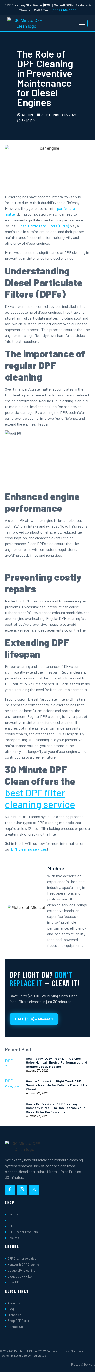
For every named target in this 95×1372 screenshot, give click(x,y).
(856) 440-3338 (64, 10)
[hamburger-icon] (82, 23)
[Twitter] (34, 1190)
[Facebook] (10, 1190)
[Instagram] (22, 1190)
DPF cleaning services (29, 849)
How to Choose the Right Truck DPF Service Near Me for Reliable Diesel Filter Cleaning (57, 1085)
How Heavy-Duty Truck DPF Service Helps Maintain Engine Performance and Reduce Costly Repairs (56, 1062)
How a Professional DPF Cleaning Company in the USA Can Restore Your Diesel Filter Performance (55, 1108)
